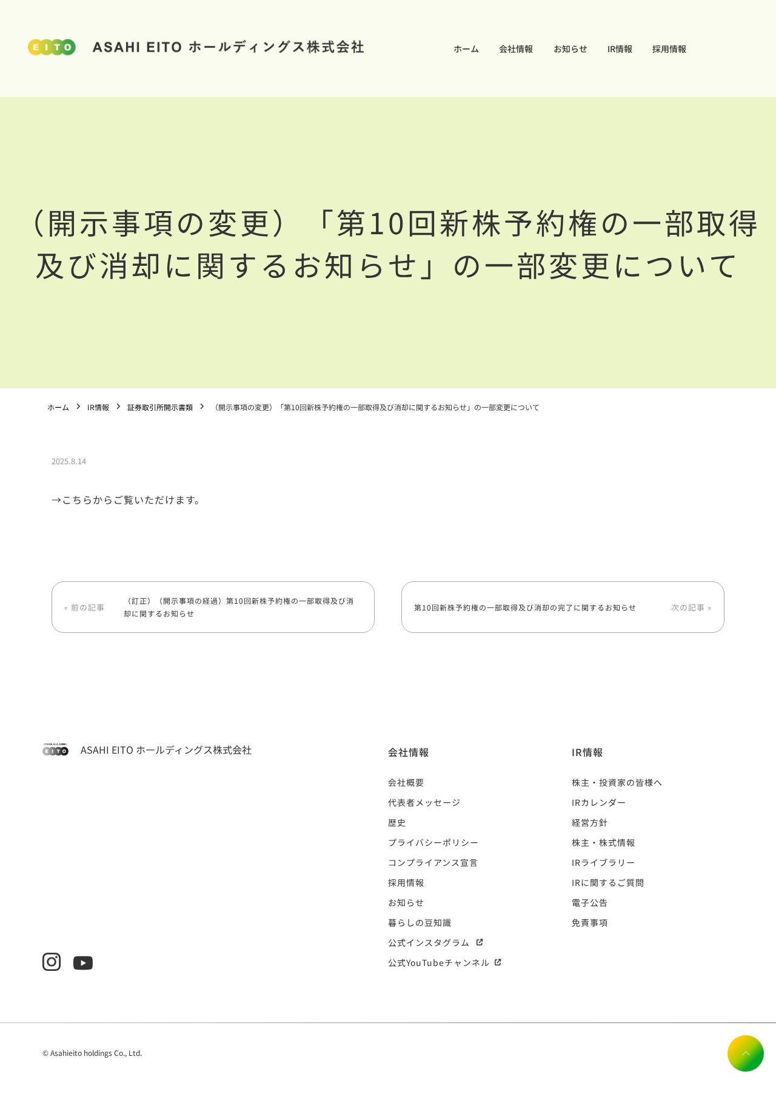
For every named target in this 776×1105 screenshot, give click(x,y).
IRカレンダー (599, 802)
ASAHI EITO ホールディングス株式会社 (166, 749)
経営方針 (590, 822)
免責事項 (590, 922)
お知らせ (570, 48)
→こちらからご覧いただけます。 (128, 499)
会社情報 (516, 48)
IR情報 (619, 48)
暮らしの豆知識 (420, 922)
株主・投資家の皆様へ (617, 782)
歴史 (397, 822)
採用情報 (669, 48)
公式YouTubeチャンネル (439, 962)
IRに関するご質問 (608, 882)
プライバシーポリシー (433, 842)
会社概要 (406, 782)
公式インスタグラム (429, 942)
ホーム (466, 48)
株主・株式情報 (603, 842)
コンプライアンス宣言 (433, 862)
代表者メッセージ (424, 802)
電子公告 (590, 902)
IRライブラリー (603, 862)
